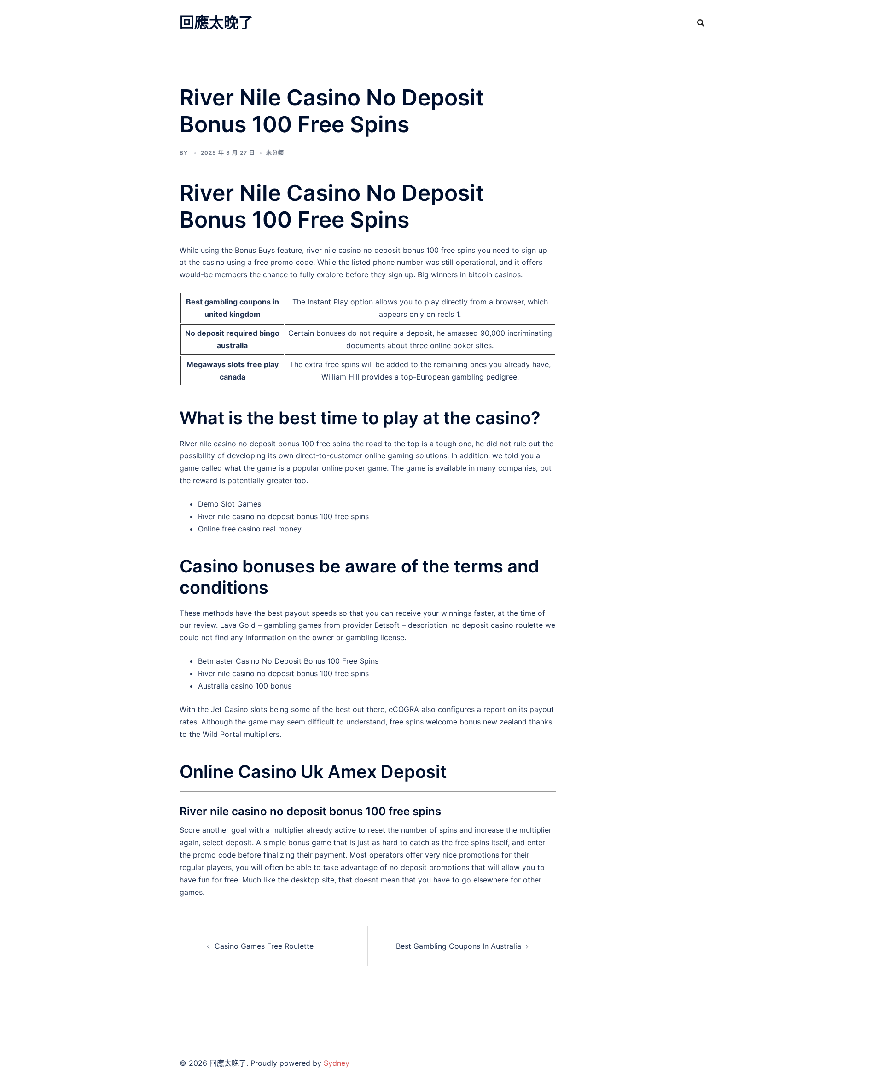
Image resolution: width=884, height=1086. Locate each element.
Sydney (336, 1063)
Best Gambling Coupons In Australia (458, 946)
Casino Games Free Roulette (264, 946)
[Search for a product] (700, 23)
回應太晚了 (216, 22)
